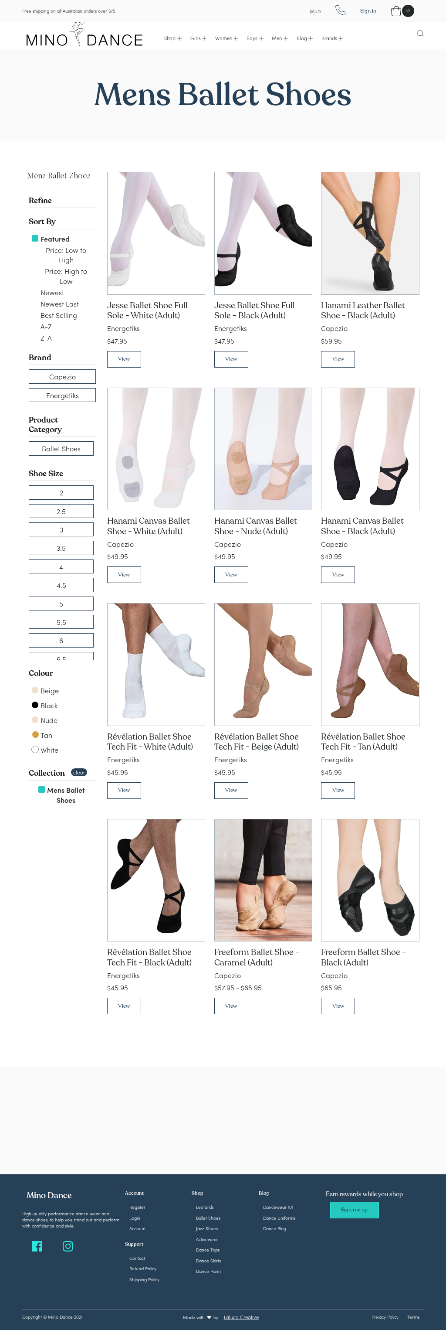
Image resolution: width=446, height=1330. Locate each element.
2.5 (61, 511)
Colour (41, 673)
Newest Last (59, 303)
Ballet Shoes (61, 448)
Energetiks (62, 395)
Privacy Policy (385, 1316)
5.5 (61, 622)
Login (134, 1217)
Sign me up (354, 1209)
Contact (137, 1258)
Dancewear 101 (278, 1207)
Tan (45, 735)
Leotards (204, 1207)
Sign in (368, 10)
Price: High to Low (65, 275)
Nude (48, 720)
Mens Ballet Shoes (65, 794)
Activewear (207, 1239)
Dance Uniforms (279, 1217)
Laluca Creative (241, 1316)
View (124, 358)
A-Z (45, 326)
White (48, 749)
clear (79, 772)
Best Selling (58, 315)
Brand (40, 357)
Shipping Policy (144, 1279)
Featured (54, 238)
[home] (84, 33)
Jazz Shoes (207, 1228)
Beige (49, 690)
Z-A (45, 337)
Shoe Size (46, 473)
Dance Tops (208, 1249)
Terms (413, 1316)
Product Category (45, 425)
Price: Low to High (65, 254)
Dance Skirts (208, 1260)
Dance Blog (274, 1228)
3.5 (61, 547)
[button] (173, 38)
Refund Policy (142, 1268)
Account (137, 1228)
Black (48, 705)
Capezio (62, 376)
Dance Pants (208, 1271)
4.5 (61, 585)
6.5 (61, 659)
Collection (47, 773)
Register (137, 1207)
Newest (51, 292)
